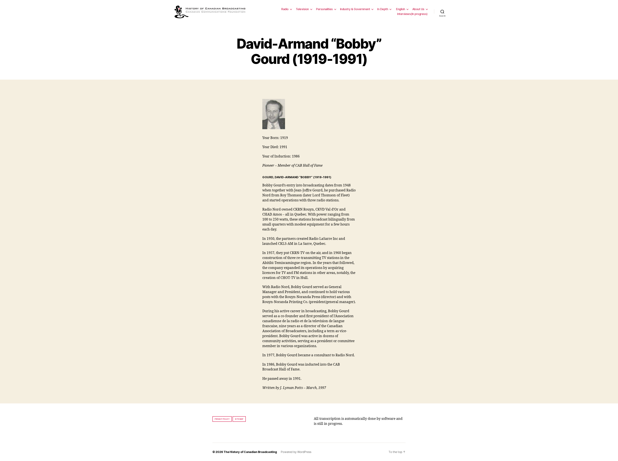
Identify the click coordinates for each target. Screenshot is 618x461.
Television (302, 9)
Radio (285, 9)
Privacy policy (222, 419)
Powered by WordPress (296, 452)
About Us (418, 9)
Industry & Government (355, 9)
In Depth (382, 9)
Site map (239, 419)
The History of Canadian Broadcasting (250, 452)
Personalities (324, 9)
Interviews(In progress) (412, 14)
